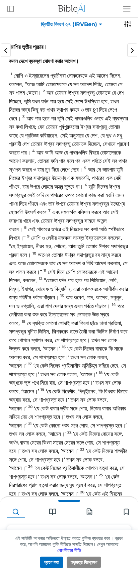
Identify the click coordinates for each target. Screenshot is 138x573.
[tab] (16, 512)
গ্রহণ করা (51, 562)
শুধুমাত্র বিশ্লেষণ (84, 562)
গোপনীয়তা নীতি (69, 550)
